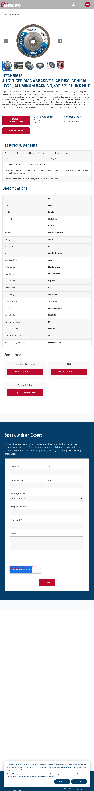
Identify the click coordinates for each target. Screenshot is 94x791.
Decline (79, 782)
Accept (62, 782)
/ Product (11, 15)
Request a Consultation (16, 120)
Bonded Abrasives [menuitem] (68, 788)
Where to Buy (16, 131)
